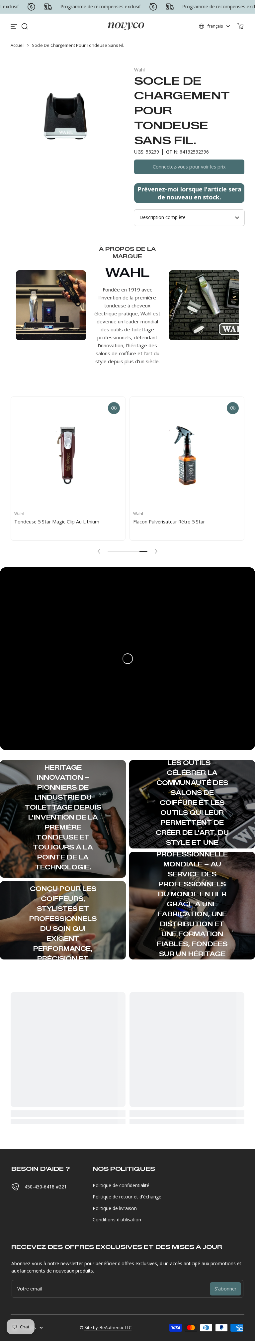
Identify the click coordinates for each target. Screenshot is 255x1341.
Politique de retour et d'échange (127, 1196)
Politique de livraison (115, 1208)
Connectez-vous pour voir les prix (189, 167)
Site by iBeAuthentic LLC (107, 1327)
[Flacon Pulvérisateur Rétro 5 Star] (187, 454)
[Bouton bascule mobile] (15, 26)
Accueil (18, 45)
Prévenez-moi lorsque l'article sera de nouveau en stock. (189, 193)
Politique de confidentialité (121, 1185)
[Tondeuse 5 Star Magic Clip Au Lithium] (68, 454)
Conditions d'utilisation (117, 1219)
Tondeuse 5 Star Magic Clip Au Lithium (56, 521)
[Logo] (126, 26)
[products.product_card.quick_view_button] (114, 408)
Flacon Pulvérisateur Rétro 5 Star (169, 521)
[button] (24, 26)
